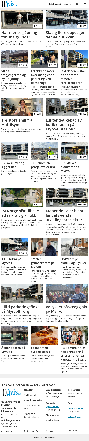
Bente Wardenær (76, 408)
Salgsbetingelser (75, 417)
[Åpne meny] (85, 4)
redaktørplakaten (10, 420)
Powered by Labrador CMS (44, 437)
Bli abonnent (55, 4)
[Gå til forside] (24, 4)
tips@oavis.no (52, 406)
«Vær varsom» (9, 426)
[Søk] (77, 4)
